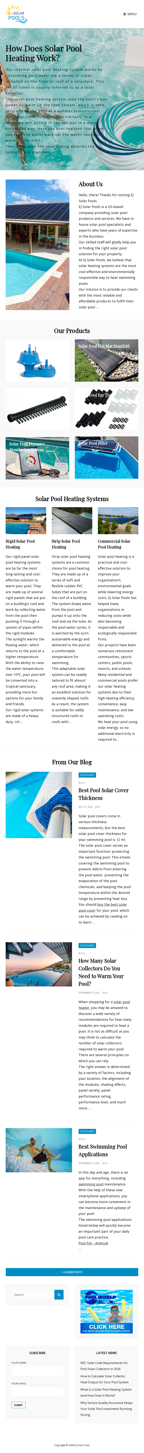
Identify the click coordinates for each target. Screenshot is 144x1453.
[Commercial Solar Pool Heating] (118, 520)
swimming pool (91, 1184)
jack (97, 806)
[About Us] (37, 244)
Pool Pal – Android (93, 1243)
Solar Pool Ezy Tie (95, 394)
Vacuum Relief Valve (27, 345)
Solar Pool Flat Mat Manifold (104, 345)
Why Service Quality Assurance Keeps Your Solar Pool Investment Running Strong (106, 1409)
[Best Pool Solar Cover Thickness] (39, 805)
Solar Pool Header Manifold (34, 394)
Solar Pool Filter (93, 443)
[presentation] (6, 100)
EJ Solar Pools (82, 1445)
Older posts (73, 1272)
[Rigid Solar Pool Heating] (26, 520)
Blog (82, 782)
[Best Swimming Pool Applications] (39, 1150)
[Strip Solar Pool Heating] (72, 520)
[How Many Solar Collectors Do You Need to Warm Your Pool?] (39, 964)
